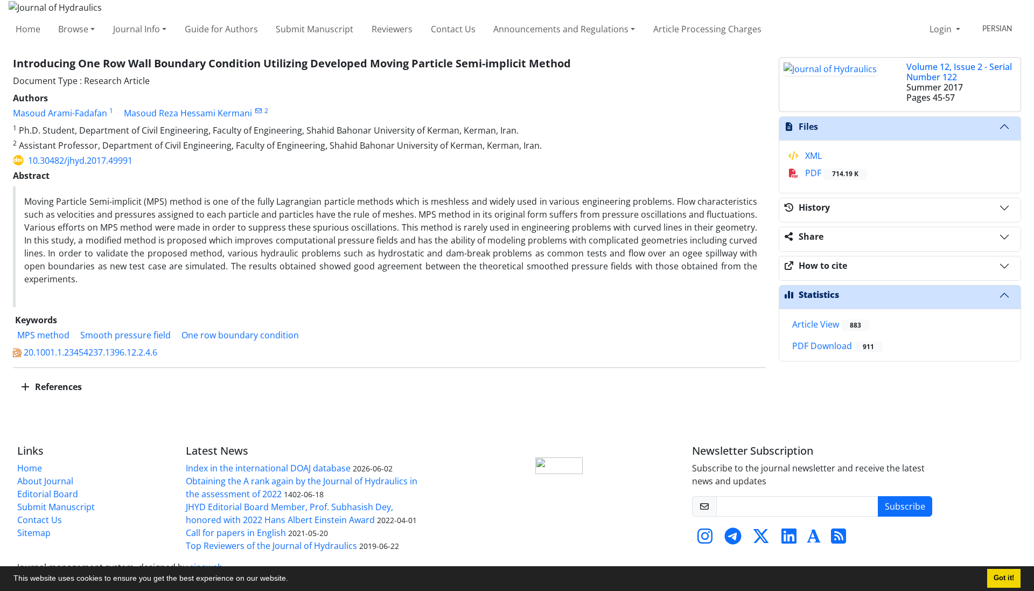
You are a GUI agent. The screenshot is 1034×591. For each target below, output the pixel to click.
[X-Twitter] (761, 539)
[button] (292, 579)
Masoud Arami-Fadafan (60, 113)
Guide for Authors (221, 29)
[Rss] (838, 539)
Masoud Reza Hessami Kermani (188, 113)
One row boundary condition (240, 335)
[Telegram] (733, 539)
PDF (830, 173)
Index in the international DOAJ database (268, 468)
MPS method (43, 335)
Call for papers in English (236, 533)
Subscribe (905, 506)
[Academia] (813, 539)
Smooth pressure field (125, 335)
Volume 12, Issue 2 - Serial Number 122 (959, 72)
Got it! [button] (1004, 578)
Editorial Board (47, 494)
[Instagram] (705, 539)
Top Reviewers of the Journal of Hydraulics (271, 546)
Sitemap (34, 533)
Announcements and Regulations (560, 29)
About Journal (45, 481)
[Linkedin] (789, 539)
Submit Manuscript (314, 29)
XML (812, 156)
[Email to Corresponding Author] (258, 110)
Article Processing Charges (707, 29)
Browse (73, 29)
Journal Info (136, 29)
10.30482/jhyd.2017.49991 (80, 160)
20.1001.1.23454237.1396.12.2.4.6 (90, 352)
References (57, 387)
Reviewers (392, 29)
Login (942, 29)
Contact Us (453, 29)
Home (28, 29)
